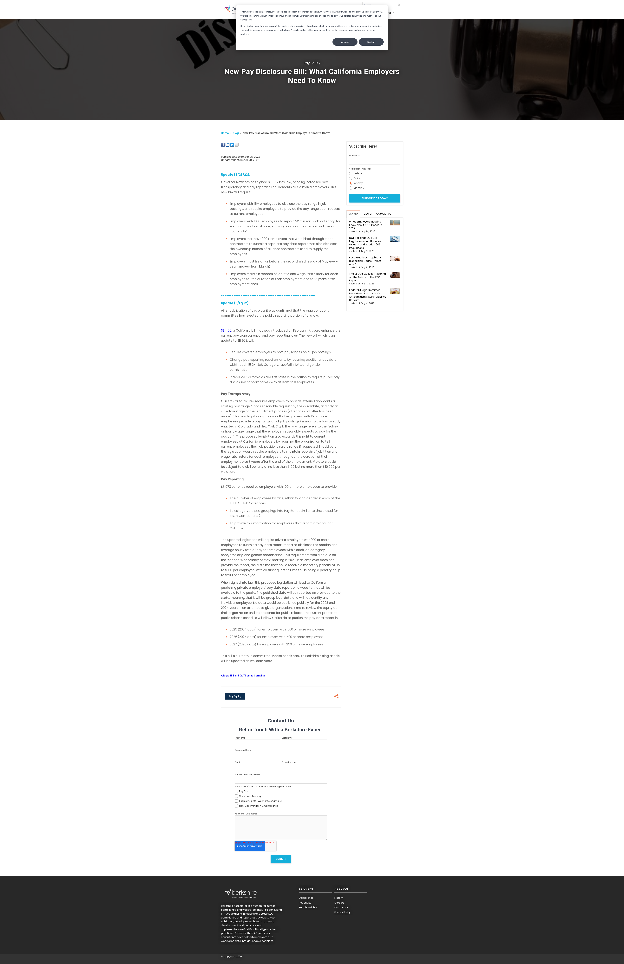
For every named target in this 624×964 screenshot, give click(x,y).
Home (225, 133)
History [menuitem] (338, 897)
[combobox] (382, 5)
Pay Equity (312, 63)
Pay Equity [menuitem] (305, 902)
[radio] (374, 173)
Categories (383, 214)
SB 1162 (226, 330)
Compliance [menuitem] (306, 897)
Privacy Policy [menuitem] (342, 912)
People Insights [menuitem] (308, 907)
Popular (367, 214)
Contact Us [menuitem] (341, 907)
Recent (353, 214)
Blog (236, 133)
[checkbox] (281, 798)
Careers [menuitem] (339, 902)
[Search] (399, 5)
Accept (345, 41)
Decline (371, 41)
